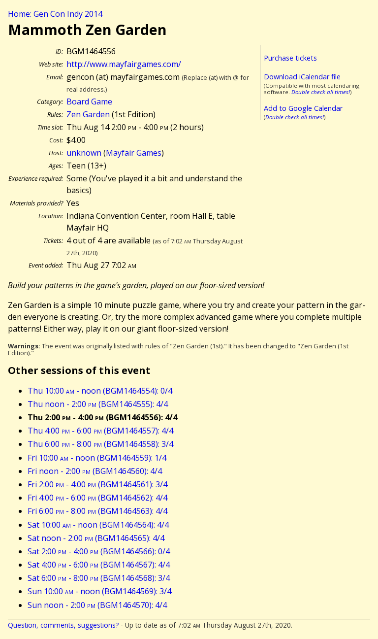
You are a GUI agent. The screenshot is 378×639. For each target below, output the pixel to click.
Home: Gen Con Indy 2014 (55, 13)
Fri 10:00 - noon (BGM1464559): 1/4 (97, 457)
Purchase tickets (290, 58)
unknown (83, 152)
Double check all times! (320, 92)
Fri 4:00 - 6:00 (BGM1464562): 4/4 (97, 497)
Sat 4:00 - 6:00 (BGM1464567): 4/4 (99, 564)
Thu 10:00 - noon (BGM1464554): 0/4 (100, 390)
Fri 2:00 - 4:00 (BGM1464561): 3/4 (97, 484)
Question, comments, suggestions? (63, 625)
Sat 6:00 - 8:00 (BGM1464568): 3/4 (99, 577)
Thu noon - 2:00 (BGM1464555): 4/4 (98, 404)
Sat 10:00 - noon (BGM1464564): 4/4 (98, 524)
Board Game (89, 101)
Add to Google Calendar (303, 108)
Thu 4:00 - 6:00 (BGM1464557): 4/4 (100, 430)
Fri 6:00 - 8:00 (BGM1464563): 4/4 (97, 510)
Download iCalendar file (302, 76)
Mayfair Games (133, 152)
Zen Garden (88, 114)
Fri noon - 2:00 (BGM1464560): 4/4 (95, 471)
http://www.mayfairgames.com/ (123, 64)
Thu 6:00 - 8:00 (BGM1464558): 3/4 (100, 443)
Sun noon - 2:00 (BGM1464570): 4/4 (97, 605)
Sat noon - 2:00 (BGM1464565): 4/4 (96, 538)
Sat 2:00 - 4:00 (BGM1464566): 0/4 (99, 551)
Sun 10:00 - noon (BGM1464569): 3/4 (99, 591)
